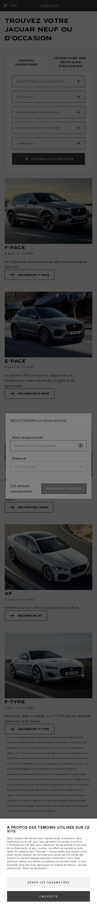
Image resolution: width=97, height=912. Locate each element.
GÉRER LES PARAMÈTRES (49, 882)
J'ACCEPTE (48, 896)
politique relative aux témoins (24, 861)
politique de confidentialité (61, 861)
